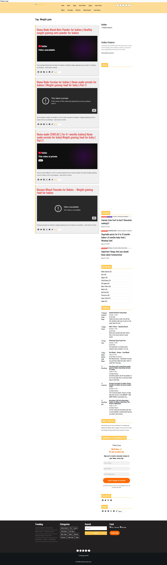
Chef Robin (112, 317)
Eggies (90, 5)
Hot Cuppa (70, 10)
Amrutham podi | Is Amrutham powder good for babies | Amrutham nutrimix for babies (120, 368)
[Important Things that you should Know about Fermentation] (116, 248)
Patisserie (104, 295)
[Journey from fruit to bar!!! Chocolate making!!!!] (115, 217)
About (68, 5)
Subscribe (114, 533)
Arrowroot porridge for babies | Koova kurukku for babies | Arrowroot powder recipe (120, 384)
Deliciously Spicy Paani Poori (117, 340)
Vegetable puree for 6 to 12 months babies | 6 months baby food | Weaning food (115, 237)
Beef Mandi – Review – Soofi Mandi (119, 352)
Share (55, 72)
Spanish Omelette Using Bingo (118, 313)
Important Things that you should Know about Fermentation (114, 253)
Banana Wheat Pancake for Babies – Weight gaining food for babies (65, 191)
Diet (102, 275)
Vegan (74, 5)
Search (96, 533)
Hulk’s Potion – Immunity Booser (118, 327)
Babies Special (87, 10)
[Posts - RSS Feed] (114, 527)
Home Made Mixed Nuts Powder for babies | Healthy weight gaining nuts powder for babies (64, 31)
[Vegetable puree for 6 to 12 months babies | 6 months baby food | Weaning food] (116, 231)
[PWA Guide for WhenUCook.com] (123, 527)
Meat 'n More (104, 286)
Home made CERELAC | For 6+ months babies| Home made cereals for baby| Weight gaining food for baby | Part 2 (66, 137)
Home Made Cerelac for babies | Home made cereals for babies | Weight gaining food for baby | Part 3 (66, 83)
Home (62, 5)
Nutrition (78, 10)
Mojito (63, 10)
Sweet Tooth (98, 5)
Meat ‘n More (82, 5)
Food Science (97, 10)
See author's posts (107, 53)
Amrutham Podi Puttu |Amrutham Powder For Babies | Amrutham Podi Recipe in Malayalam (119, 402)
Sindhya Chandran (108, 42)
